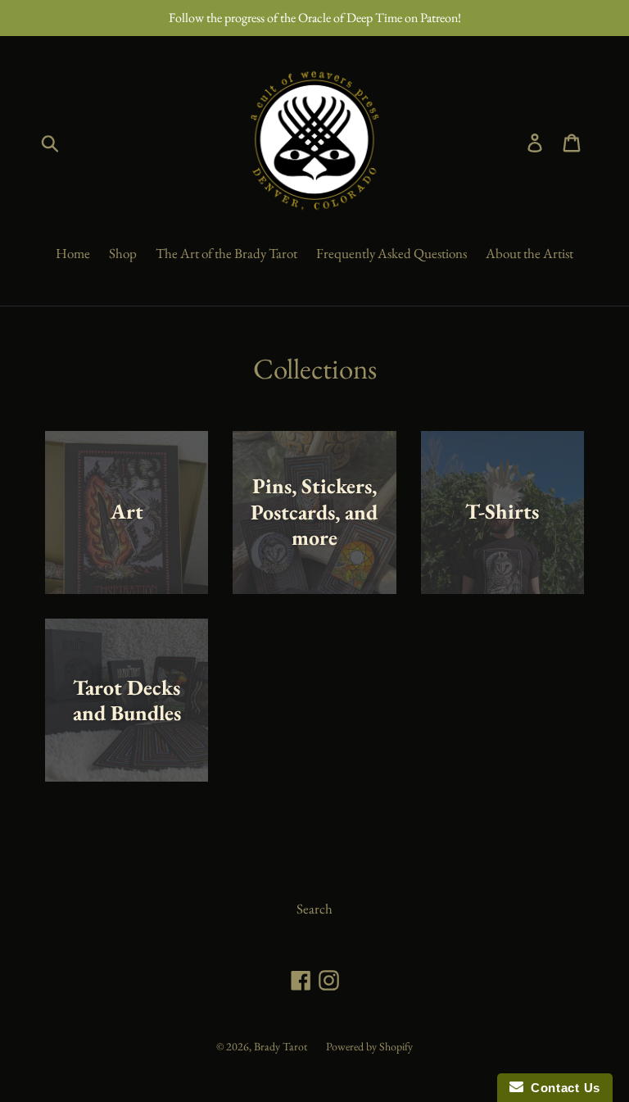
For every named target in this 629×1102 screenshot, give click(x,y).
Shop (123, 253)
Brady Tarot (280, 1046)
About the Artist (529, 253)
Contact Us (561, 1088)
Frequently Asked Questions (391, 253)
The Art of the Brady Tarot (226, 253)
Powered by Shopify (369, 1046)
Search (314, 909)
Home (73, 253)
